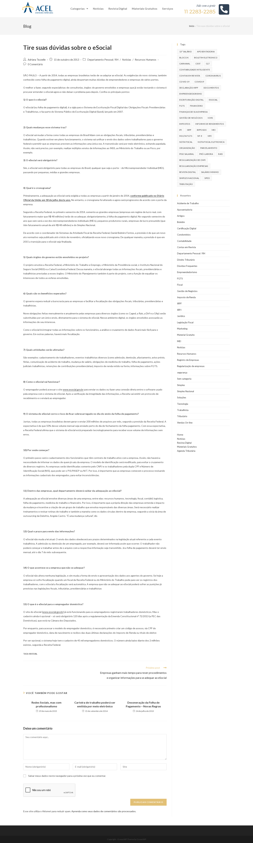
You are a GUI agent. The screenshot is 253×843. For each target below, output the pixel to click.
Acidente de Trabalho (188, 203)
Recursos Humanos (145, 59)
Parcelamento (208, 148)
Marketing (182, 328)
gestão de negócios (190, 118)
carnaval (184, 63)
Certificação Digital (186, 228)
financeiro (196, 105)
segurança (182, 372)
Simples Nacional (185, 391)
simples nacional (189, 178)
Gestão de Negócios (187, 291)
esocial (33, 654)
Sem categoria (184, 378)
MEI (213, 130)
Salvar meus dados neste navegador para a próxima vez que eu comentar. (67, 775)
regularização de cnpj (192, 160)
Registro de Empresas (188, 360)
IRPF (179, 303)
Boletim (181, 222)
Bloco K (184, 57)
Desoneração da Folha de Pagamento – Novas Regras (143, 704)
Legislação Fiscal (185, 322)
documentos (211, 87)
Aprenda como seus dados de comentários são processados (103, 811)
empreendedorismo (190, 93)
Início (191, 26)
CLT (208, 63)
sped (207, 178)
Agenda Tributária (186, 450)
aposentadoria (206, 51)
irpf (189, 130)
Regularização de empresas (190, 366)
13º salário (185, 51)
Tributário (182, 416)
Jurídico (181, 316)
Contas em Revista (189, 75)
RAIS (220, 154)
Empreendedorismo (187, 272)
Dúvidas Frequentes (187, 266)
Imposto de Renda (186, 297)
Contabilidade (184, 241)
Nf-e (199, 136)
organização (187, 148)
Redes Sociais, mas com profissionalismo (46, 704)
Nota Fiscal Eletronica (211, 142)
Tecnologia (182, 403)
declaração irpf (188, 87)
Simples (181, 385)
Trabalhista (182, 410)
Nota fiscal (185, 142)
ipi (180, 130)
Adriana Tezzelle (37, 59)
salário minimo (210, 172)
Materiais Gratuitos (144, 8)
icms (210, 118)
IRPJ (179, 309)
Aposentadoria (184, 209)
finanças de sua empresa (193, 112)
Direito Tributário (186, 259)
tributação (186, 184)
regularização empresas (193, 166)
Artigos (181, 215)
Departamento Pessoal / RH (102, 59)
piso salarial (186, 154)
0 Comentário (35, 64)
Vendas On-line (184, 422)
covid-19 (184, 81)
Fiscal (180, 284)
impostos (184, 124)
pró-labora (206, 154)
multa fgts (185, 136)
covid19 (199, 81)
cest (198, 63)
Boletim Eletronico (205, 57)
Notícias (98, 8)
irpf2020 (201, 130)
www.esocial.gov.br (73, 389)
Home (180, 434)
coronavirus (213, 75)
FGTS (182, 105)
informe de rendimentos (209, 124)
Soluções (181, 397)
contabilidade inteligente (194, 69)
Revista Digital (117, 8)
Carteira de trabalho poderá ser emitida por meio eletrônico (94, 704)
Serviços (167, 8)
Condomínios (184, 234)
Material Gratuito (186, 334)
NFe (210, 136)
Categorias (77, 8)
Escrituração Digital (191, 99)
